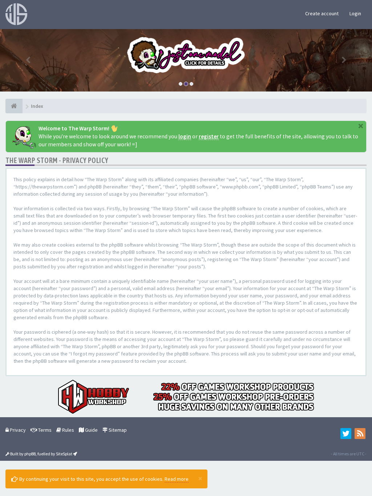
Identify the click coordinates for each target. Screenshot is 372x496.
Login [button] (355, 13)
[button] (28, 60)
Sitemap (117, 430)
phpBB (30, 453)
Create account (322, 13)
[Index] (14, 106)
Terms (44, 430)
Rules (67, 430)
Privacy (17, 430)
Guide (91, 430)
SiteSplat (64, 453)
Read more (177, 479)
